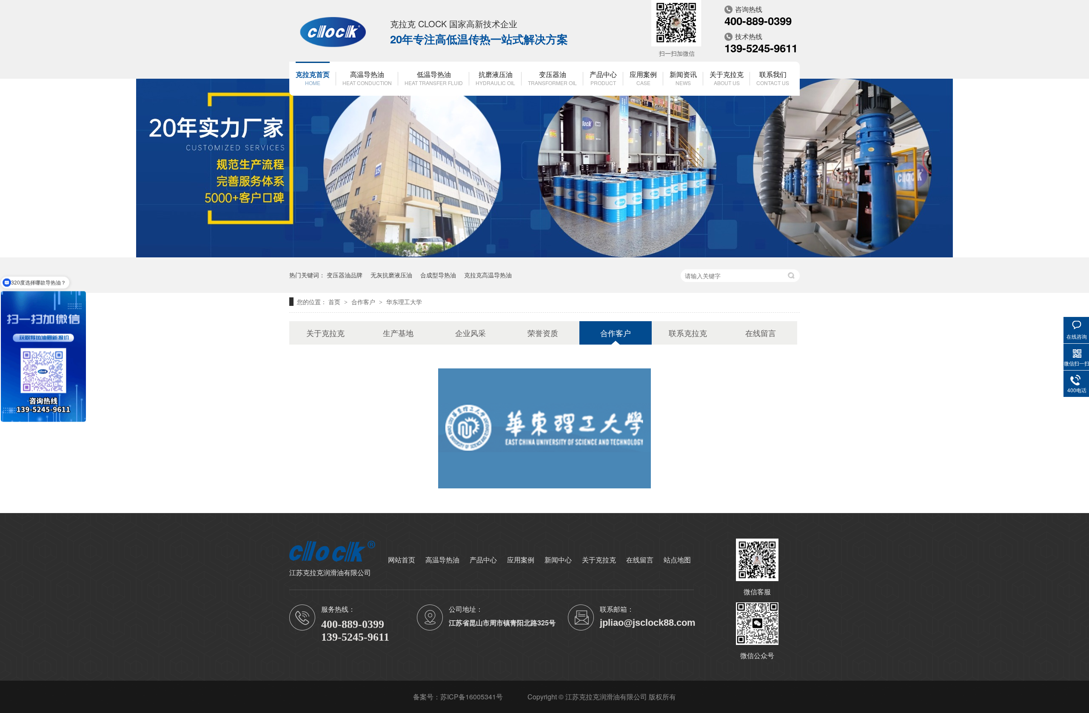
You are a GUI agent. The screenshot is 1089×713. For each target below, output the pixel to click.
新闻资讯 (683, 77)
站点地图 (677, 560)
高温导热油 (367, 77)
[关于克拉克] (544, 255)
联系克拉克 (688, 332)
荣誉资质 (542, 332)
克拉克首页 (313, 77)
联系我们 (772, 77)
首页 (335, 301)
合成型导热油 (438, 275)
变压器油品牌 (344, 275)
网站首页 (401, 560)
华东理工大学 (404, 301)
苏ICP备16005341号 (471, 697)
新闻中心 (558, 560)
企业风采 (470, 332)
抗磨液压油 (495, 77)
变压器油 (552, 77)
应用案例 (643, 77)
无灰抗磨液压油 (391, 275)
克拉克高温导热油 (488, 275)
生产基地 (398, 332)
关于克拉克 (727, 77)
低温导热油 (434, 77)
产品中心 (603, 77)
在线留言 (760, 332)
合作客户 (364, 301)
